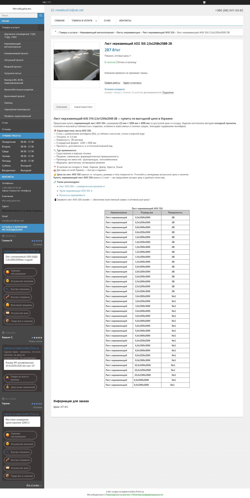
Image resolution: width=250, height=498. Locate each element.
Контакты (125, 20)
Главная (59, 20)
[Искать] (40, 15)
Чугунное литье (12, 73)
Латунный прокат (14, 59)
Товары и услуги (11, 27)
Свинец (8, 102)
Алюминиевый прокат (16, 53)
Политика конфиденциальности (147, 495)
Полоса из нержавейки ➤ (72, 195)
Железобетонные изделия (18, 89)
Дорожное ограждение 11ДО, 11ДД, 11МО (20, 35)
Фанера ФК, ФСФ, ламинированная (13, 81)
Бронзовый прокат (14, 96)
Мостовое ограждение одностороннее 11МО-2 (17, 421)
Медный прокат (13, 66)
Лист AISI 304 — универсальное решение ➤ (82, 186)
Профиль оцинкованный (17, 116)
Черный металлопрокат (17, 109)
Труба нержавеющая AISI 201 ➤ (76, 191)
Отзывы (6, 129)
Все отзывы (33, 485)
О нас (5, 122)
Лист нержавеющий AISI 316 (158, 32)
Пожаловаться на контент (118, 495)
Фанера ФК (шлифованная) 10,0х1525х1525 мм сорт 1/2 (20, 364)
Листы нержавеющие (128, 32)
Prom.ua (140, 492)
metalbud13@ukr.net (13, 220)
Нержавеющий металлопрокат (12, 45)
